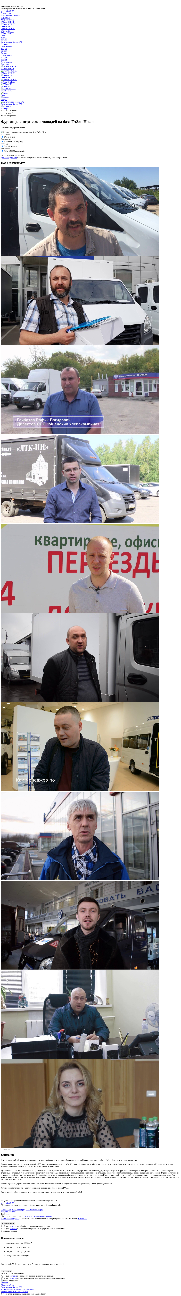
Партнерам (5, 18)
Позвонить (82, 1218)
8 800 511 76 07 (7, 11)
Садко (3, 35)
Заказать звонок (71, 1218)
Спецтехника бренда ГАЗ (11, 42)
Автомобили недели (10, 1218)
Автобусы (5, 44)
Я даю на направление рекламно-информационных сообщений (34, 1229)
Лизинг (4, 53)
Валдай (4, 37)
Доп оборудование (9, 158)
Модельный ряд (7, 20)
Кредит (4, 51)
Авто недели (6, 62)
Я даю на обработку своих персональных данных (28, 1226)
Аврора (4, 40)
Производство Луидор (10, 15)
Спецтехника (6, 46)
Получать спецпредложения (52, 1218)
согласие (13, 1226)
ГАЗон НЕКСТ (7, 33)
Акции (4, 57)
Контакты (5, 64)
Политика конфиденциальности (38, 1216)
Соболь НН (6, 26)
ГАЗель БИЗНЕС (8, 24)
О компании (6, 13)
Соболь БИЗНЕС (8, 29)
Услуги (4, 49)
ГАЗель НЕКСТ (7, 22)
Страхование (6, 55)
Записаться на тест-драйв (29, 1218)
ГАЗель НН (5, 31)
